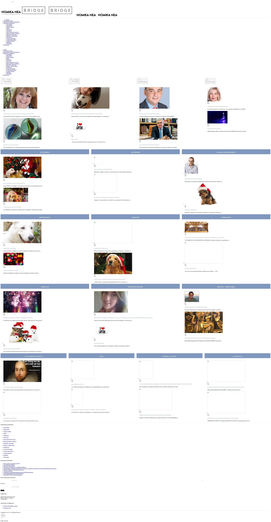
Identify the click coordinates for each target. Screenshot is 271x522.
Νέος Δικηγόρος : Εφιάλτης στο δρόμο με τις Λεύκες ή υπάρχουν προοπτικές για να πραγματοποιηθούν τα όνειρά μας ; (123, 317)
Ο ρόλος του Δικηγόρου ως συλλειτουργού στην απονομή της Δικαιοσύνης (225, 387)
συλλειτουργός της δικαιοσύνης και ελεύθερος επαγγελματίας (18, 113)
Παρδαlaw (5, 455)
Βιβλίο (4, 433)
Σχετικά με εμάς (7, 508)
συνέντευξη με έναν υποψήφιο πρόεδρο (149, 144)
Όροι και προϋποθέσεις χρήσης (10, 506)
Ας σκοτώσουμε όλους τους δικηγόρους (13, 387)
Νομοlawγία (6, 447)
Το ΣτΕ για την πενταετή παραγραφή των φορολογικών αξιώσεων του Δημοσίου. (204, 237)
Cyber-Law (6, 437)
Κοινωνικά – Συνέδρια (8, 443)
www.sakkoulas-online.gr (77, 384)
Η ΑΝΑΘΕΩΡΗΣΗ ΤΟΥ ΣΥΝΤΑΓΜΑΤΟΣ (193, 178)
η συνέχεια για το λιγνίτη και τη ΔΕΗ (12, 207)
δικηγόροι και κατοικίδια (9, 248)
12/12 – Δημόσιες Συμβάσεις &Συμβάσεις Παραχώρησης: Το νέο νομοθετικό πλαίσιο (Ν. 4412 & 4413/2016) (165, 384)
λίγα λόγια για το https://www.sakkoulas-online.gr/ (106, 197)
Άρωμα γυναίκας (7, 431)
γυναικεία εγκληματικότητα (214, 128)
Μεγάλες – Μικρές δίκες (8, 445)
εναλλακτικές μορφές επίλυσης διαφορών (217, 106)
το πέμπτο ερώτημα (99, 343)
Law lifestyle (6, 427)
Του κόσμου (6, 457)
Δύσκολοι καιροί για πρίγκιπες (11, 144)
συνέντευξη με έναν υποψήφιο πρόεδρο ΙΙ (149, 113)
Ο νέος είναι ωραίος (7, 449)
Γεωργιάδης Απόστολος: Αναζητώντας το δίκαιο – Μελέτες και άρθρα (88, 409)
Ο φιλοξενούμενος (7, 453)
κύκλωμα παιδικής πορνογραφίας (11, 348)
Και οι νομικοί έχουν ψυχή (9, 439)
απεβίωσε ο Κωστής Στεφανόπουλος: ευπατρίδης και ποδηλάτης (155, 415)
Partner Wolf (6, 429)
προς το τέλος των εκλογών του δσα (103, 169)
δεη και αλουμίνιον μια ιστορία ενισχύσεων (14, 183)
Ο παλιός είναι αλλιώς (8, 451)
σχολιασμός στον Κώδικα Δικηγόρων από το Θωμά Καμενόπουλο (18, 472)
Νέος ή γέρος (74, 139)
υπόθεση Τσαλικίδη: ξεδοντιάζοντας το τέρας (196, 307)
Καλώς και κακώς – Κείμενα (9, 441)
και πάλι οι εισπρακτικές (191, 209)
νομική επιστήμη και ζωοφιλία (10, 270)
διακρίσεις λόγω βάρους (191, 268)
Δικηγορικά (6, 435)
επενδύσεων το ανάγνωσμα (101, 248)
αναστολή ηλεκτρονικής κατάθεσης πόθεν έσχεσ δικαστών (17, 317)
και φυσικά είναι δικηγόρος (10, 418)
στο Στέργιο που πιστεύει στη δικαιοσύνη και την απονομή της (109, 279)
